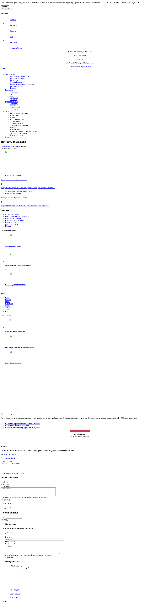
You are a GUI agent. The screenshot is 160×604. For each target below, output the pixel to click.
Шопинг (13, 88)
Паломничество (15, 80)
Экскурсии (14, 115)
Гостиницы (14, 104)
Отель (7, 306)
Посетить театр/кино (17, 78)
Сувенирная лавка (16, 123)
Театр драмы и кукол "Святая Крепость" (14, 180)
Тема (3, 484)
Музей (7, 302)
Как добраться (15, 121)
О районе (8, 137)
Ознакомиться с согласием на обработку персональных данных (24, 498)
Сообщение (10, 544)
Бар (6, 311)
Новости (13, 127)
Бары (11, 94)
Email (8, 542)
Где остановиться (11, 102)
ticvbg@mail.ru (80, 59)
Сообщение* (6, 486)
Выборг (8, 300)
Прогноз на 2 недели (83, 436)
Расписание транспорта (18, 133)
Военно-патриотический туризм (22, 84)
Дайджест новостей (17, 119)
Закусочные (14, 98)
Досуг (7, 308)
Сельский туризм (16, 82)
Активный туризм (16, 86)
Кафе (11, 96)
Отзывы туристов (16, 135)
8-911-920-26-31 (80, 55)
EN (6, 601)
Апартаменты (15, 108)
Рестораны (14, 92)
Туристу (8, 111)
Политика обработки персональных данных (22, 424)
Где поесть (9, 90)
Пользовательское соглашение (17, 426)
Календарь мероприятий (19, 125)
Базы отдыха (14, 109)
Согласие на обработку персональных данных (23, 428)
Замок (7, 310)
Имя (2, 482)
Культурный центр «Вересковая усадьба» (14, 197)
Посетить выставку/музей (19, 76)
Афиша (12, 117)
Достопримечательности (19, 113)
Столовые (13, 100)
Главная (4, 146)
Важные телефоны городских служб (23, 131)
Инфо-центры (15, 129)
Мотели (12, 106)
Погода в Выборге (80, 434)
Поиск (3, 517)
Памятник (9, 304)
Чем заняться (10, 74)
